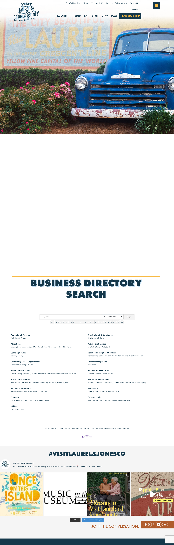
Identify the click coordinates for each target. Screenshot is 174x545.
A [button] (56, 322)
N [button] (88, 322)
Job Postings (84, 428)
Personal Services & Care (98, 370)
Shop (95, 16)
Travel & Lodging (95, 397)
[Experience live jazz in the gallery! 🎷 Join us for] (65, 494)
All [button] (122, 322)
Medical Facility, (17, 374)
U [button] (105, 322)
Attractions (16, 344)
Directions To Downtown (116, 3)
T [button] (103, 322)
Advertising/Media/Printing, (39, 382)
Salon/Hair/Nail (107, 374)
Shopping (15, 397)
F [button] (68, 322)
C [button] (61, 322)
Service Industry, (105, 356)
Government (92, 365)
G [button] (71, 322)
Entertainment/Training (96, 338)
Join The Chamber (123, 428)
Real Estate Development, (104, 382)
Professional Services (20, 379)
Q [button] (95, 322)
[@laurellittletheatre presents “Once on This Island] (21, 494)
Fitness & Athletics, (94, 374)
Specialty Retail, (39, 400)
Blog (78, 16)
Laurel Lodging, (98, 400)
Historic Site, (61, 347)
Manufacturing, (93, 356)
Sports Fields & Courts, (36, 391)
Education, (53, 382)
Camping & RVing (18, 353)
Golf (46, 391)
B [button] (58, 322)
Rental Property (140, 382)
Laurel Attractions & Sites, (38, 347)
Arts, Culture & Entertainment (100, 335)
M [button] (85, 322)
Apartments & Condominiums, (123, 382)
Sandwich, (103, 391)
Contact (133, 3)
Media (98, 3)
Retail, (18, 400)
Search (135, 10)
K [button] (80, 322)
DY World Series (73, 3)
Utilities (14, 406)
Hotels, (90, 400)
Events (62, 16)
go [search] (130, 317)
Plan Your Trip (130, 16)
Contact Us (94, 428)
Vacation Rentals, (111, 400)
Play (114, 16)
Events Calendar (64, 428)
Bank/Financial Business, (20, 382)
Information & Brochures (107, 428)
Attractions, (52, 347)
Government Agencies (97, 362)
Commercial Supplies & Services (102, 353)
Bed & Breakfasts (124, 400)
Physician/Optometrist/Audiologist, (59, 374)
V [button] (108, 322)
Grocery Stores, (26, 400)
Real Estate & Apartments (98, 379)
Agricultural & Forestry (19, 338)
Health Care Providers (20, 370)
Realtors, (91, 382)
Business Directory (50, 428)
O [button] (90, 322)
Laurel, (90, 391)
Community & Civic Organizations (25, 362)
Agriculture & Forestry (20, 335)
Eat (86, 16)
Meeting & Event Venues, (20, 347)
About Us (87, 3)
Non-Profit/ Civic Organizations (22, 365)
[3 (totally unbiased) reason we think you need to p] (108, 494)
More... (69, 347)
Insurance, (61, 382)
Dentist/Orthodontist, (38, 374)
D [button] (63, 322)
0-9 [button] (52, 322)
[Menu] (156, 5)
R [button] (98, 322)
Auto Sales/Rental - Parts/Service (99, 347)
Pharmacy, (27, 374)
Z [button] (118, 322)
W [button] (111, 322)
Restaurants (93, 388)
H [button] (73, 322)
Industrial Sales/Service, (130, 356)
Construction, (116, 356)
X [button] (113, 322)
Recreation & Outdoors (21, 388)
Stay (105, 16)
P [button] (93, 322)
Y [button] (116, 322)
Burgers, (96, 391)
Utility (22, 409)
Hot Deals (75, 428)
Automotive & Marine (97, 344)
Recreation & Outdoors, (19, 391)
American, (111, 391)
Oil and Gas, (15, 409)
